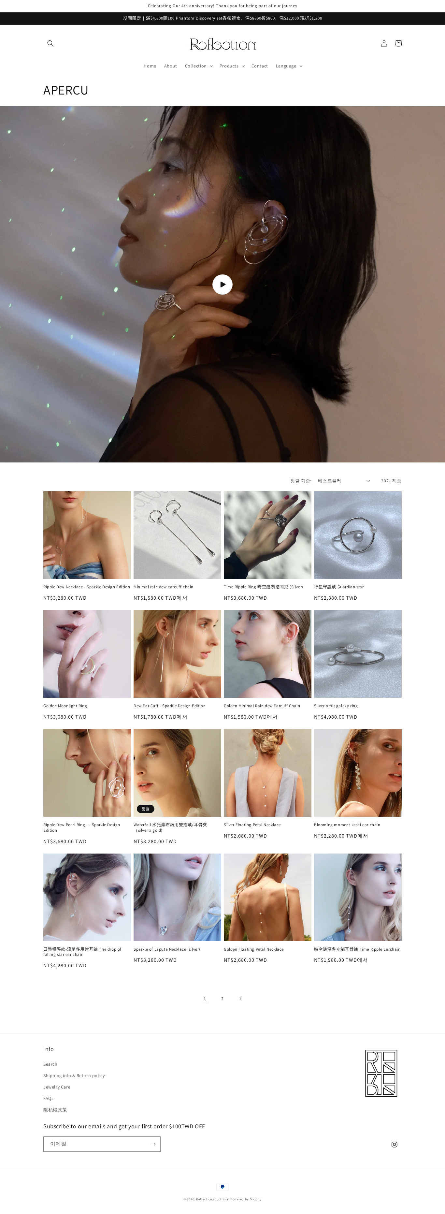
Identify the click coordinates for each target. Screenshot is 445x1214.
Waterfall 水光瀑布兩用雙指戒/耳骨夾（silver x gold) (170, 827)
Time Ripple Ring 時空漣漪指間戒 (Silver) (263, 587)
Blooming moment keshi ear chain (347, 824)
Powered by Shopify (246, 1199)
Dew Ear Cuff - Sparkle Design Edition (170, 706)
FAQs (48, 1098)
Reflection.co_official (212, 1199)
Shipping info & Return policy (74, 1075)
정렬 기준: (300, 481)
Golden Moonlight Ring (65, 706)
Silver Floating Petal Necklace (252, 824)
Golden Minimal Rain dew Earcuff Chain (262, 706)
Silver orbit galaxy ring (336, 706)
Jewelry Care (56, 1087)
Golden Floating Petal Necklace (254, 949)
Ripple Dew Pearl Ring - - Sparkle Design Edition (81, 827)
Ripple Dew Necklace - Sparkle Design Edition (86, 587)
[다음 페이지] (240, 998)
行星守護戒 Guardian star (339, 587)
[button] (50, 43)
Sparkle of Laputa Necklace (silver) (167, 949)
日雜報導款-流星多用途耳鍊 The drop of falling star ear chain (82, 952)
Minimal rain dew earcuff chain (164, 587)
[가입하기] (153, 1144)
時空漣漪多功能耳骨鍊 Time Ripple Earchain (357, 949)
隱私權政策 (55, 1110)
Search (50, 1064)
